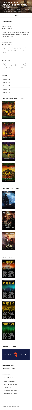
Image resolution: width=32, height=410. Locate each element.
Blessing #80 (6, 86)
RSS (3, 368)
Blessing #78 (6, 92)
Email (7, 368)
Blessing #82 (6, 79)
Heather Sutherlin (9, 381)
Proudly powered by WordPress (10, 406)
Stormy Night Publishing (11, 390)
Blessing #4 (6, 60)
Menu (16, 15)
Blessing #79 (6, 89)
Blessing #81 (6, 82)
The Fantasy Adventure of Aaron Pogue (15, 4)
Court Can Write (9, 378)
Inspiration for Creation (11, 384)
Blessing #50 (7, 28)
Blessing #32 (7, 44)
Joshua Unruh (8, 387)
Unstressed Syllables (10, 393)
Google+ (13, 368)
